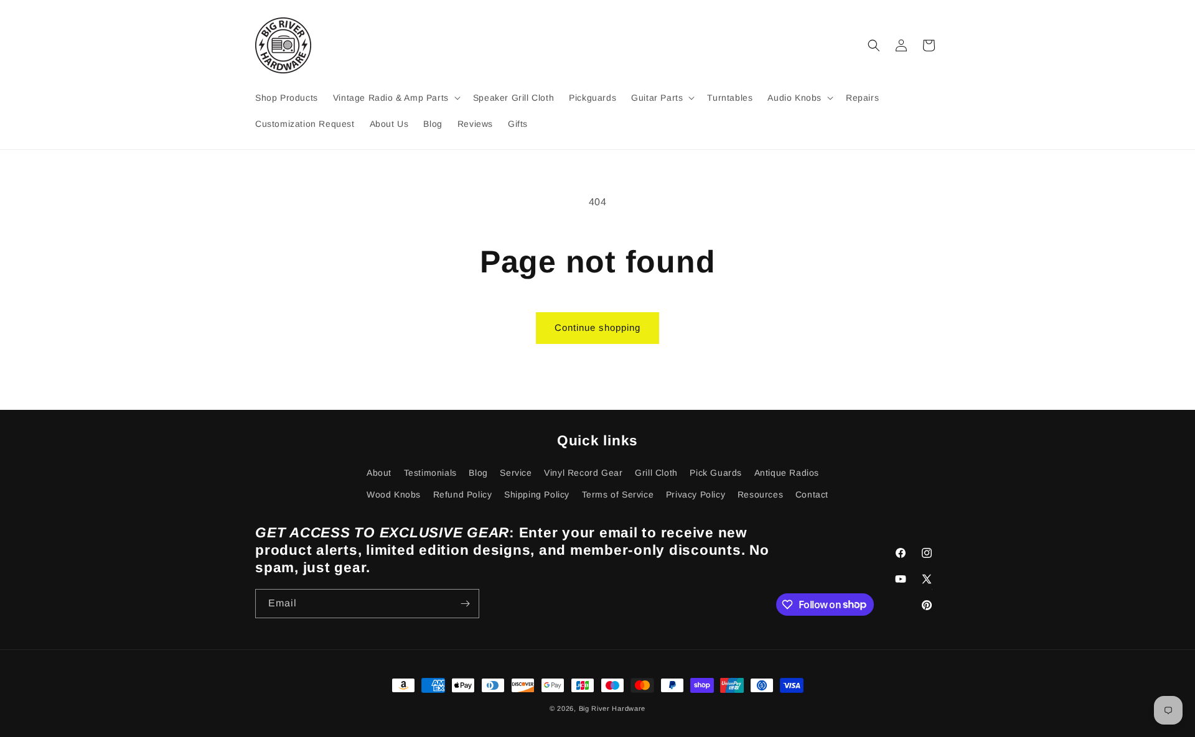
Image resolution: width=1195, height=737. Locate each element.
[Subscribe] (465, 603)
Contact (811, 494)
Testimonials (430, 473)
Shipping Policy (536, 494)
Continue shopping (597, 327)
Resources (760, 494)
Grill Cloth (656, 473)
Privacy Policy (695, 494)
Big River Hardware (612, 708)
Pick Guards (716, 473)
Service (516, 473)
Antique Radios (786, 473)
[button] (396, 98)
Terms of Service (618, 494)
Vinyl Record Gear (583, 473)
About (379, 473)
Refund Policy (462, 494)
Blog (478, 473)
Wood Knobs (394, 494)
